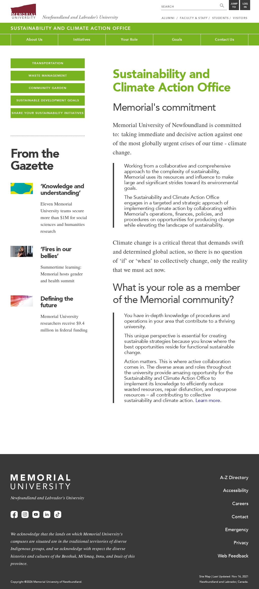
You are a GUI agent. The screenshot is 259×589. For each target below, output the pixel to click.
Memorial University (64, 12)
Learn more (208, 400)
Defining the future (56, 302)
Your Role (129, 39)
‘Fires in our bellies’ (55, 252)
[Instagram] (25, 514)
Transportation (47, 63)
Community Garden (48, 88)
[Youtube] (35, 514)
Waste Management (48, 75)
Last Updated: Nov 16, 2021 (230, 576)
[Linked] (46, 514)
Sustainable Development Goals (47, 100)
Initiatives (81, 39)
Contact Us (224, 39)
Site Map (205, 576)
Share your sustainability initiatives (48, 113)
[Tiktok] (57, 514)
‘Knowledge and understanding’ (62, 189)
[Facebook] (14, 514)
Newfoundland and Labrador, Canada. (224, 581)
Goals (177, 39)
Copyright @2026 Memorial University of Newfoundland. (46, 581)
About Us (34, 39)
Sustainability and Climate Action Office (71, 28)
